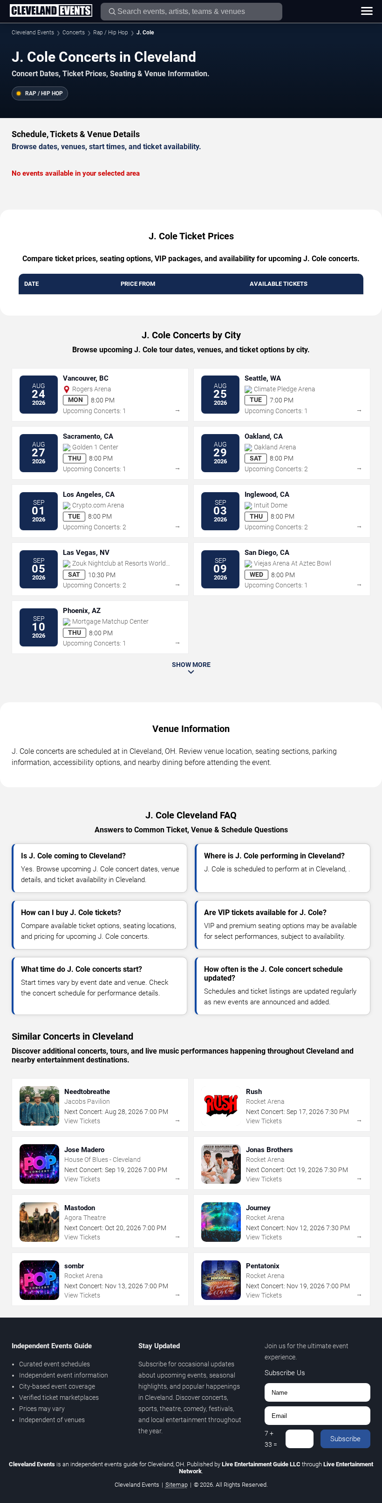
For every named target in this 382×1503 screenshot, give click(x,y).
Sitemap (176, 1484)
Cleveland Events (33, 32)
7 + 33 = (271, 1439)
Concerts (73, 32)
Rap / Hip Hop (110, 32)
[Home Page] (50, 11)
